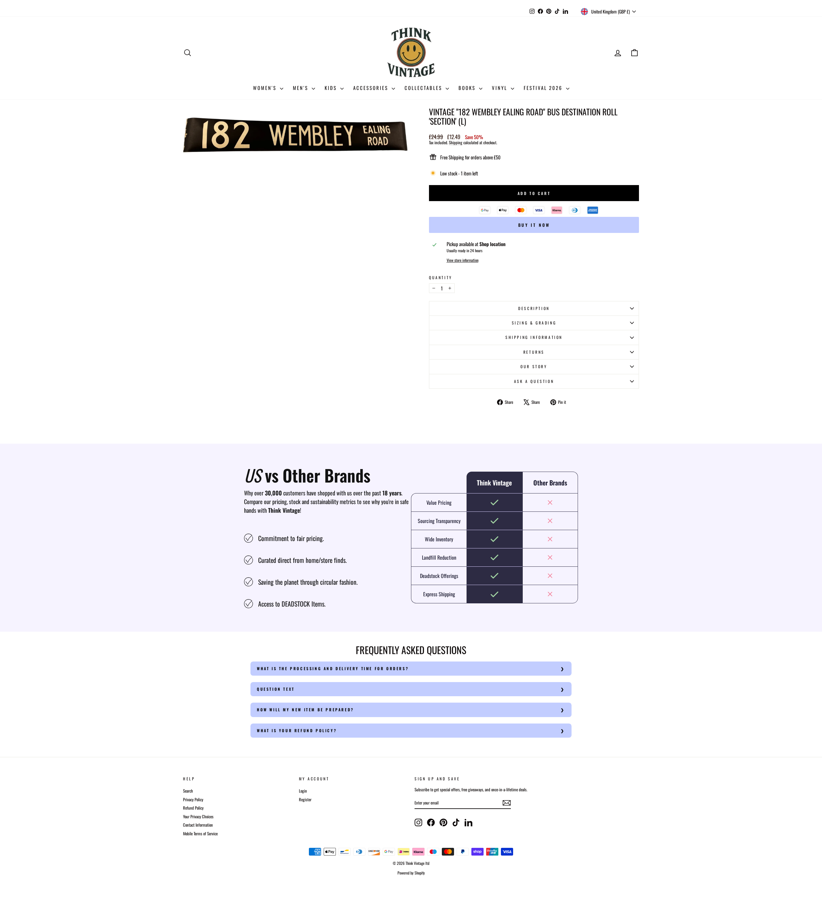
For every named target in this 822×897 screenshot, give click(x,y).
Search (188, 791)
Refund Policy (193, 808)
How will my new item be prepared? (305, 709)
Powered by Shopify (411, 872)
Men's (301, 87)
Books (468, 87)
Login (303, 791)
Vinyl (500, 87)
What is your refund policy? (297, 730)
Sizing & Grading (534, 322)
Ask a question (534, 381)
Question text (276, 689)
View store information (462, 260)
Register (305, 799)
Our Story (533, 366)
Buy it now (534, 225)
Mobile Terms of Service (200, 833)
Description (534, 308)
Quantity (440, 277)
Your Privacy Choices (198, 816)
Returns (534, 352)
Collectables (424, 87)
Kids (332, 87)
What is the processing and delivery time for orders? (333, 668)
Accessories (371, 87)
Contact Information (198, 825)
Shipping (455, 142)
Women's (265, 87)
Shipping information (534, 337)
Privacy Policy (193, 799)
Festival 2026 (544, 87)
